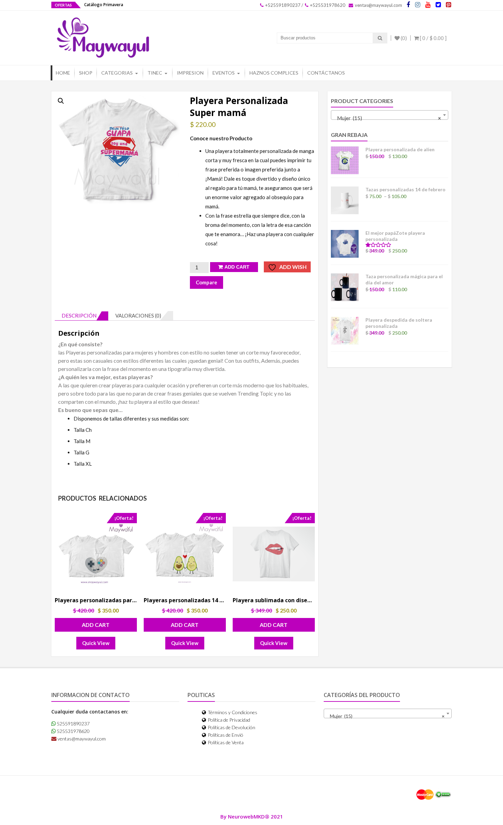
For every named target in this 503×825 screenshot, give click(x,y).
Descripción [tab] (79, 315)
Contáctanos (326, 73)
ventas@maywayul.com (378, 5)
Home (63, 73)
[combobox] (389, 115)
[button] (61, 101)
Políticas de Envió (225, 735)
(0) (403, 38)
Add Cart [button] (95, 624)
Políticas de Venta (225, 742)
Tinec (154, 73)
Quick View (95, 643)
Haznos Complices (273, 73)
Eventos (223, 73)
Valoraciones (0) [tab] (138, 315)
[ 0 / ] (433, 38)
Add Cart (236, 267)
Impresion (190, 73)
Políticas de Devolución (231, 727)
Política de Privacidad (228, 720)
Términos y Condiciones (232, 712)
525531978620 (73, 731)
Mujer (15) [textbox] (387, 118)
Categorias (117, 73)
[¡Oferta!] (96, 553)
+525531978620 (327, 5)
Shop (85, 73)
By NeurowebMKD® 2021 (251, 816)
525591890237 (73, 723)
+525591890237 (282, 5)
